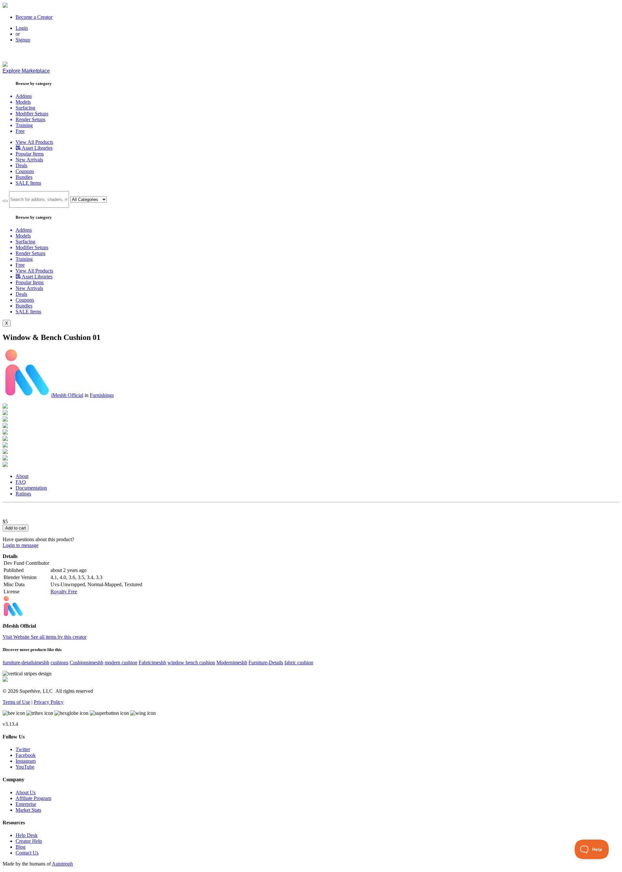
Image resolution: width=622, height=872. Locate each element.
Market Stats (28, 810)
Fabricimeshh (152, 662)
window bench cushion (191, 662)
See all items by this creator (58, 637)
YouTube (25, 767)
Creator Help (29, 841)
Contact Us (27, 852)
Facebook (26, 755)
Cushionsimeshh (86, 662)
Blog (21, 847)
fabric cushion (298, 662)
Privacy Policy (48, 702)
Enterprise (26, 804)
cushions (59, 662)
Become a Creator (34, 17)
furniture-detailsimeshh (26, 662)
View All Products (34, 142)
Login (22, 28)
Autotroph (62, 863)
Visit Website (17, 637)
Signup (23, 39)
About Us (26, 792)
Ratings (23, 493)
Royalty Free (64, 591)
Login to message (21, 545)
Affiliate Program (33, 798)
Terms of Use (16, 702)
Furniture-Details (265, 662)
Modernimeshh (231, 662)
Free (20, 131)
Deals (21, 165)
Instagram (26, 761)
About (22, 476)
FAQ (21, 482)
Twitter (23, 749)
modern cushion (121, 662)
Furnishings (102, 395)
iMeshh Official (67, 395)
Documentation (31, 488)
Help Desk (27, 835)
